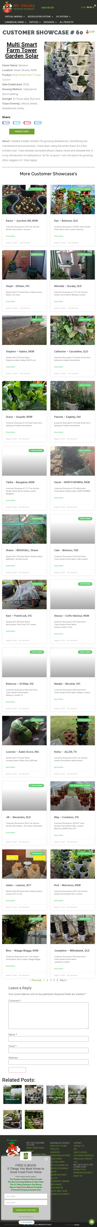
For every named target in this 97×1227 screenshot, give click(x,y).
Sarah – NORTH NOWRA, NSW (72, 482)
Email (12, 1046)
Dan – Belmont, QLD (66, 220)
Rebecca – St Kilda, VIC (20, 683)
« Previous (36, 980)
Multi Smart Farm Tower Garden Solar (22, 50)
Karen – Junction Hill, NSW (22, 220)
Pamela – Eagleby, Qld (67, 416)
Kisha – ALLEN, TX (65, 751)
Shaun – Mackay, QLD (56, 1098)
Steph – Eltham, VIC (18, 286)
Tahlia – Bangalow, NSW (20, 482)
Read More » (11, 236)
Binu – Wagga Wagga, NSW (22, 950)
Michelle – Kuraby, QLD (68, 286)
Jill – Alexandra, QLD (18, 817)
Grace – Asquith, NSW (19, 416)
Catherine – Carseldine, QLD (71, 351)
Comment (14, 1000)
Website (13, 1057)
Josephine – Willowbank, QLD (71, 950)
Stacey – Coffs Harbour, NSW (71, 615)
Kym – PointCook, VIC (19, 615)
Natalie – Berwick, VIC (67, 683)
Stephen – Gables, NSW (20, 351)
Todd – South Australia (34, 1098)
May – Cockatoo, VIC (66, 817)
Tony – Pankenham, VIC (12, 1098)
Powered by (72, 1225)
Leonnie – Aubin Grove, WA (22, 751)
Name (12, 1034)
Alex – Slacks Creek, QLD (34, 1123)
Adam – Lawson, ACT (18, 885)
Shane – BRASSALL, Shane (22, 550)
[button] (15, 17)
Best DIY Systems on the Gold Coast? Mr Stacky (77, 1097)
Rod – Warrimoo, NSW (67, 885)
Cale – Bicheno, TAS (66, 550)
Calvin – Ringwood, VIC (12, 1123)
